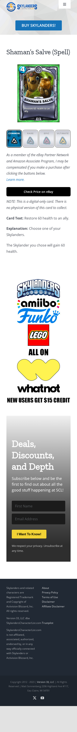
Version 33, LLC (45, 682)
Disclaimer (48, 601)
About (45, 588)
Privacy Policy (50, 592)
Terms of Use (50, 597)
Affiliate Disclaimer (53, 606)
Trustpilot (47, 623)
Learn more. (15, 179)
